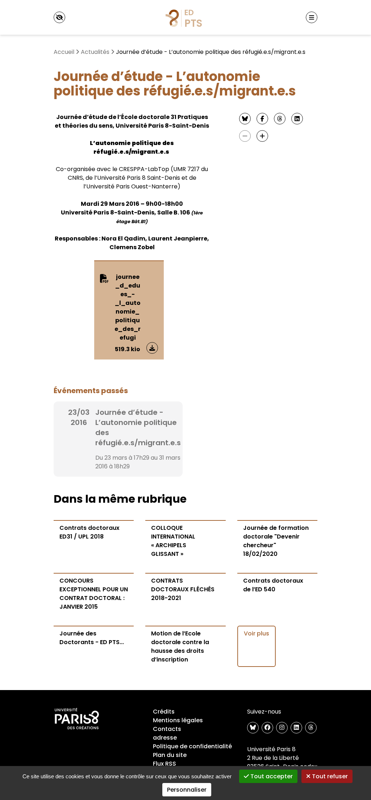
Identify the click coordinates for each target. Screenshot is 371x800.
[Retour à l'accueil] (185, 17)
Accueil (64, 52)
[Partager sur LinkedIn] (297, 118)
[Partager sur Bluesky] (245, 118)
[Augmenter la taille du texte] (262, 136)
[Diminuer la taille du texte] (245, 136)
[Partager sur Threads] (279, 118)
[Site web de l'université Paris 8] (77, 719)
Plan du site (170, 755)
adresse (165, 737)
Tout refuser (329, 776)
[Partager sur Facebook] (262, 118)
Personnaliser (187, 790)
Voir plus (256, 633)
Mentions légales (178, 720)
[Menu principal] (311, 17)
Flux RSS (164, 763)
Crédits (164, 711)
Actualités (95, 52)
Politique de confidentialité (192, 746)
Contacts (167, 729)
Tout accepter (271, 776)
